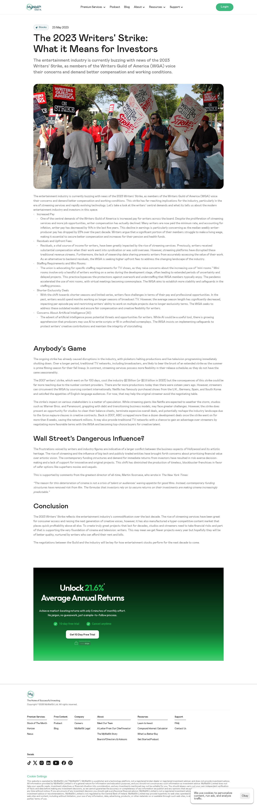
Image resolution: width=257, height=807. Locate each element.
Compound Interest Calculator (153, 729)
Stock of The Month (37, 723)
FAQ (177, 723)
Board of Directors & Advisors (112, 739)
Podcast (115, 7)
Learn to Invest (145, 723)
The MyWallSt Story (107, 734)
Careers (78, 723)
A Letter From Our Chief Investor (114, 729)
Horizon (31, 729)
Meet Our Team (105, 723)
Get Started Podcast (148, 739)
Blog (127, 7)
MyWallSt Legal (82, 729)
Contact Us (180, 729)
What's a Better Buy (148, 734)
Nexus (30, 734)
